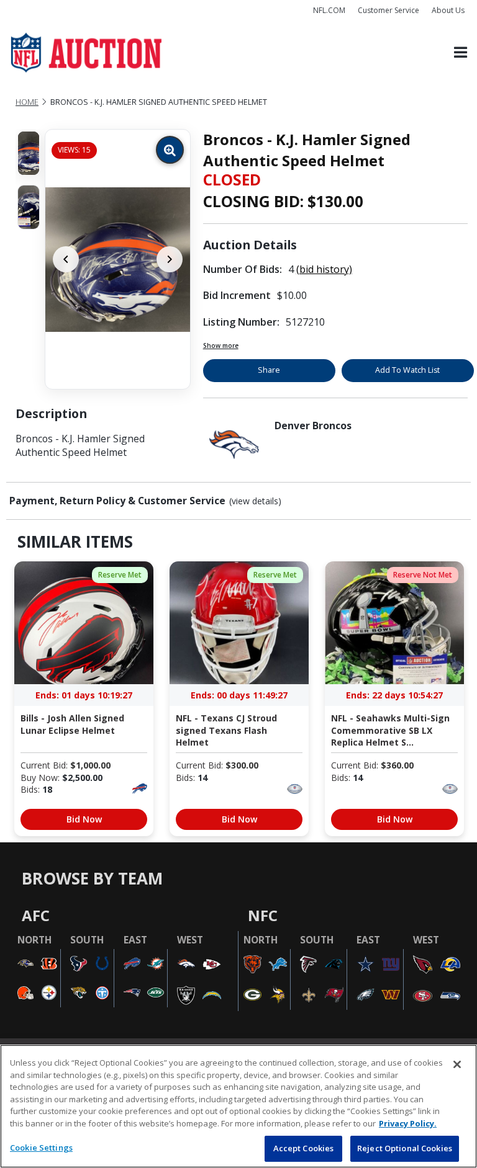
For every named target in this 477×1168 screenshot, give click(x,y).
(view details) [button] (255, 501)
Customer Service (388, 10)
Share (269, 370)
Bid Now (84, 819)
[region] (238, 1106)
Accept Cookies (303, 1148)
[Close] (457, 1064)
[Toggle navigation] (460, 53)
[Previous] (66, 259)
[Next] (170, 259)
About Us (448, 10)
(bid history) (324, 269)
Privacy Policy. (408, 1123)
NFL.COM (329, 10)
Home (27, 102)
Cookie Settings (41, 1147)
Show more (220, 345)
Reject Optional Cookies (404, 1148)
